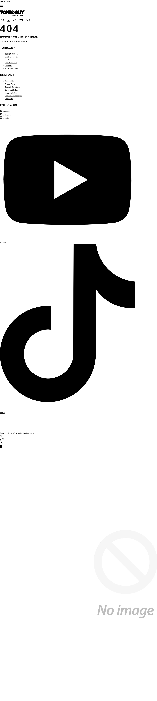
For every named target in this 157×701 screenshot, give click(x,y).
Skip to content (6, 1)
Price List (8, 66)
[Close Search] (1, 446)
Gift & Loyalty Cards (12, 57)
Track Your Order (11, 69)
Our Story (8, 60)
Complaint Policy (11, 90)
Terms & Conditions (12, 87)
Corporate (9, 99)
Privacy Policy (10, 84)
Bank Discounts (11, 63)
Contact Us (9, 81)
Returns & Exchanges (13, 96)
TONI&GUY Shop (11, 54)
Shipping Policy (11, 93)
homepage (21, 41)
